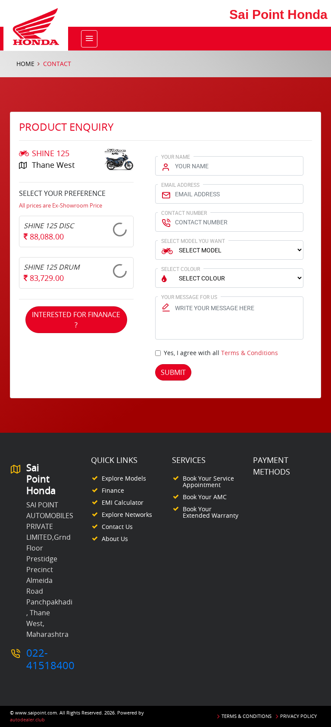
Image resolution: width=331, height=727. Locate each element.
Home (25, 64)
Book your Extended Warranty (210, 512)
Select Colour (180, 268)
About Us (115, 539)
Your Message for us (189, 296)
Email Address (180, 184)
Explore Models (124, 478)
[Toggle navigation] (89, 38)
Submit (173, 372)
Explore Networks (127, 514)
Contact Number (184, 212)
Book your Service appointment (208, 481)
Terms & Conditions (249, 353)
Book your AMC (205, 497)
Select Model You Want (193, 240)
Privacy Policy (298, 716)
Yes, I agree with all (221, 353)
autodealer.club (27, 719)
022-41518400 (50, 659)
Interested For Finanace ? (76, 320)
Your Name (175, 156)
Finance (113, 490)
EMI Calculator (123, 502)
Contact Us (117, 526)
